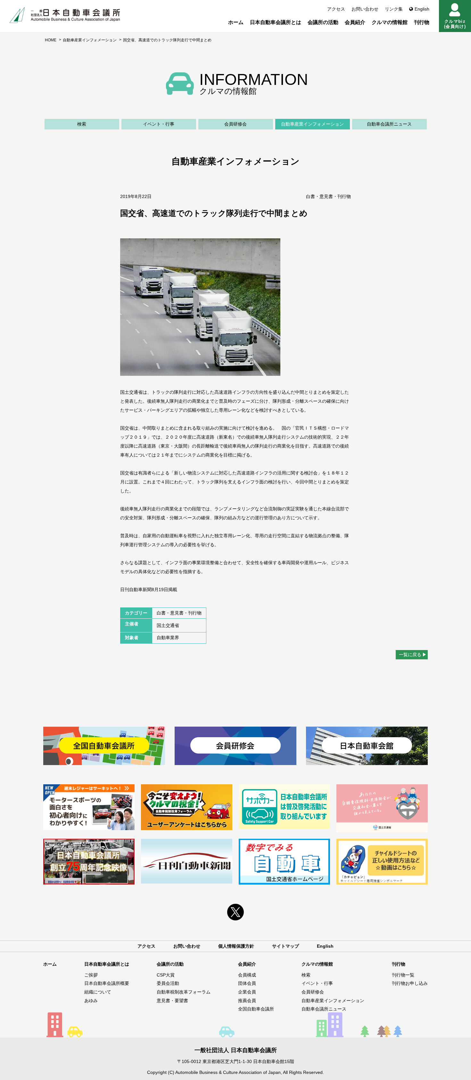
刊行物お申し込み (410, 983)
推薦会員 (247, 1000)
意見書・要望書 (172, 1000)
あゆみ (91, 1000)
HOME (50, 40)
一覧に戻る (410, 654)
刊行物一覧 (403, 974)
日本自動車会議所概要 (106, 983)
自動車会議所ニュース (389, 124)
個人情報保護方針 (236, 946)
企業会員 (247, 991)
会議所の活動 (323, 22)
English (422, 9)
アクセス (336, 9)
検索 (81, 124)
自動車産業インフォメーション (90, 40)
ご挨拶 (91, 974)
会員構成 (247, 974)
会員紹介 (355, 22)
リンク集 (394, 9)
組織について (97, 991)
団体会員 (247, 983)
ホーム (236, 22)
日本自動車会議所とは (275, 22)
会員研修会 (235, 124)
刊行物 (421, 22)
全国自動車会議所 (256, 1008)
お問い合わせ (364, 9)
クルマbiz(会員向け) (455, 24)
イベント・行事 (158, 124)
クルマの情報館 (390, 22)
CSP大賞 (166, 974)
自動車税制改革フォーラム (184, 991)
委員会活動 (168, 983)
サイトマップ (285, 946)
